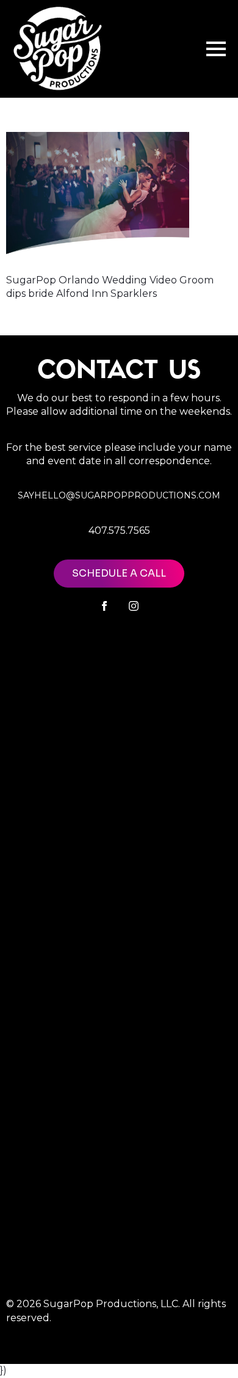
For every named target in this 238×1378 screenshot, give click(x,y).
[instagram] (133, 606)
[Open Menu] (216, 49)
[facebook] (104, 606)
